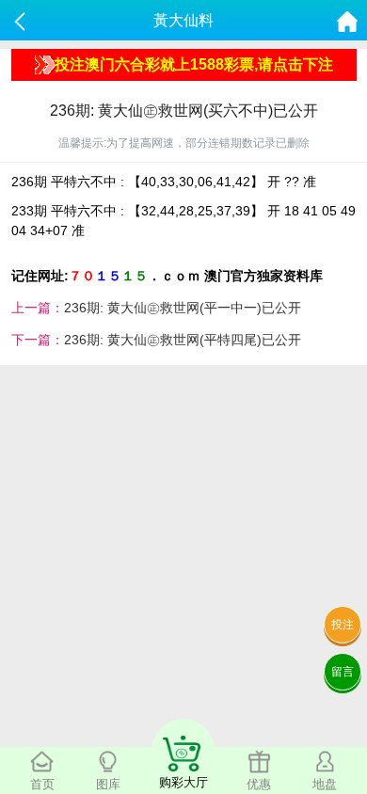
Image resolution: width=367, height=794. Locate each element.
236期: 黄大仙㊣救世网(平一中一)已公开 (182, 307)
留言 (342, 671)
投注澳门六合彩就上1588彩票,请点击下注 (194, 64)
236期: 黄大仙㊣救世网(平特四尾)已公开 (182, 339)
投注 (342, 624)
